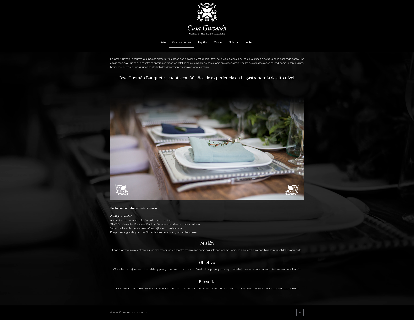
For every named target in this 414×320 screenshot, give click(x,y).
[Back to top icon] (300, 312)
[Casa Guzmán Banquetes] (207, 18)
